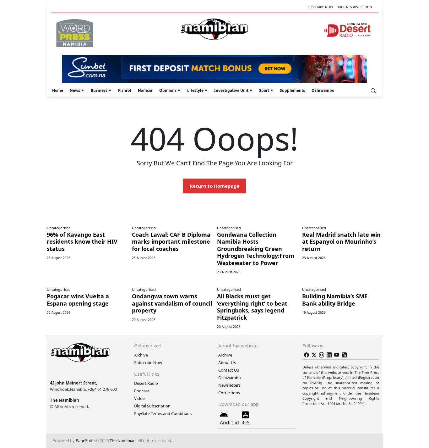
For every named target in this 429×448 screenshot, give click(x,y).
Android (229, 422)
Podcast (141, 391)
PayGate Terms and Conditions (163, 413)
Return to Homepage (215, 186)
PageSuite (85, 440)
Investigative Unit (231, 90)
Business (99, 90)
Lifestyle (195, 90)
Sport (264, 90)
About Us (227, 362)
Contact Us (228, 370)
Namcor (145, 90)
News (75, 90)
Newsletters (229, 385)
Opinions (167, 90)
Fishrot (124, 90)
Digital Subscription (355, 7)
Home (57, 90)
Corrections (229, 392)
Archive (141, 355)
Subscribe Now (320, 7)
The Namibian (123, 440)
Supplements (292, 90)
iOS (246, 422)
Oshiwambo (323, 90)
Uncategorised (59, 227)
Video (139, 398)
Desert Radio (146, 383)
